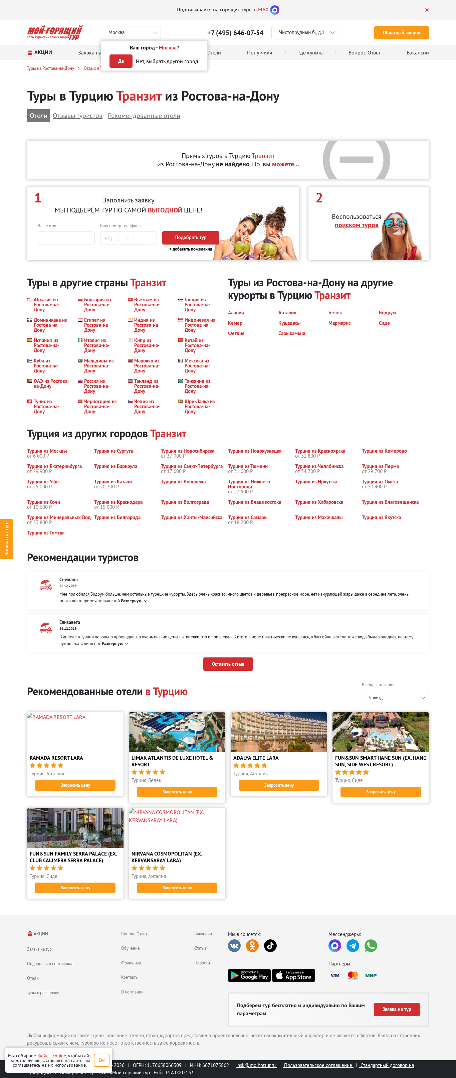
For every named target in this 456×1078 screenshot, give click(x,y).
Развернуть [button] (131, 601)
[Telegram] (353, 945)
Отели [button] (38, 115)
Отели (33, 978)
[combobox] (395, 697)
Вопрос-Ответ (134, 933)
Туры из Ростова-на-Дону (50, 68)
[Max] (274, 9)
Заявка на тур (6, 539)
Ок (101, 1060)
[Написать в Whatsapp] (371, 945)
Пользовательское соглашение (318, 1065)
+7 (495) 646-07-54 (235, 32)
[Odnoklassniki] (252, 945)
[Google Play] (249, 975)
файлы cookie (52, 1056)
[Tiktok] (270, 945)
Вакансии (203, 933)
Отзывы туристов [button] (77, 115)
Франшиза (131, 962)
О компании (132, 991)
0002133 (184, 1072)
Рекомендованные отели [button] (144, 115)
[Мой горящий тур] (55, 32)
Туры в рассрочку (43, 992)
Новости (202, 962)
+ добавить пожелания (190, 249)
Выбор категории (378, 684)
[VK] (234, 945)
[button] (48, 304)
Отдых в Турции (98, 68)
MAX (263, 9)
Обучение (130, 948)
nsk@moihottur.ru (256, 1065)
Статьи (200, 948)
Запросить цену (75, 785)
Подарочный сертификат (50, 963)
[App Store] (293, 975)
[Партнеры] (378, 975)
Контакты (130, 977)
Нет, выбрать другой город (167, 61)
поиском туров (357, 224)
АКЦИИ (40, 934)
